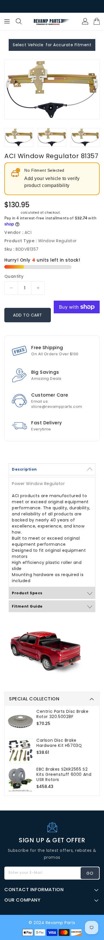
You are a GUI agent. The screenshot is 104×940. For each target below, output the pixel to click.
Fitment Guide (27, 606)
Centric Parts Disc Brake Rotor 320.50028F (62, 714)
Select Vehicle (28, 45)
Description (24, 469)
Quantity (13, 276)
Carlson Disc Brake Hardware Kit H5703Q (59, 743)
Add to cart (27, 315)
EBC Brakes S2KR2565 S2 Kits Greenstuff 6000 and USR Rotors (63, 774)
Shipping (12, 212)
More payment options (77, 323)
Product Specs (27, 593)
